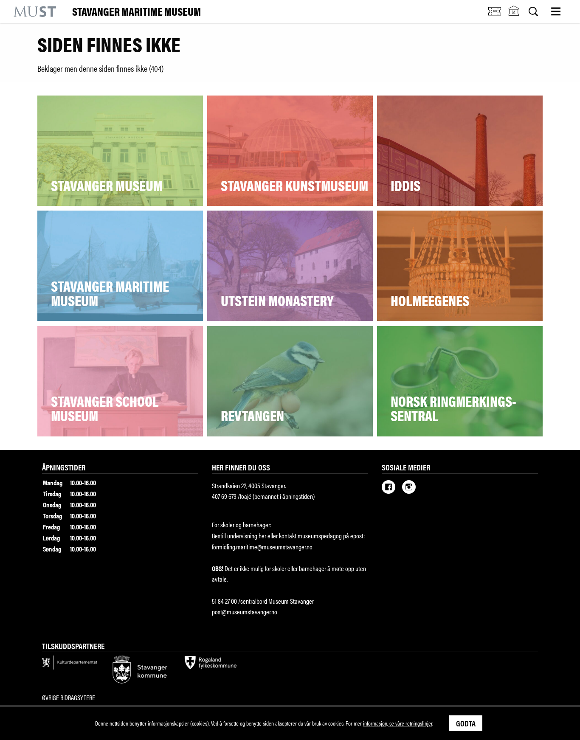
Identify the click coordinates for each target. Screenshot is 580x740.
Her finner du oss (241, 467)
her (261, 535)
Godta (466, 723)
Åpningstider (63, 467)
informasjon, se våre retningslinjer (397, 723)
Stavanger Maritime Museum (136, 11)
